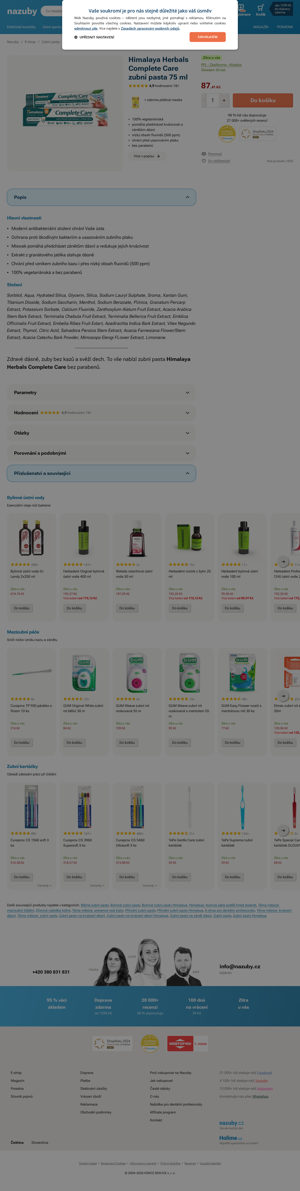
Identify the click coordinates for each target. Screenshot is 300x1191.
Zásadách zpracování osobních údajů (150, 28)
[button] (94, 37)
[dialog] (150, 25)
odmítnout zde (86, 28)
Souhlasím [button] (207, 37)
